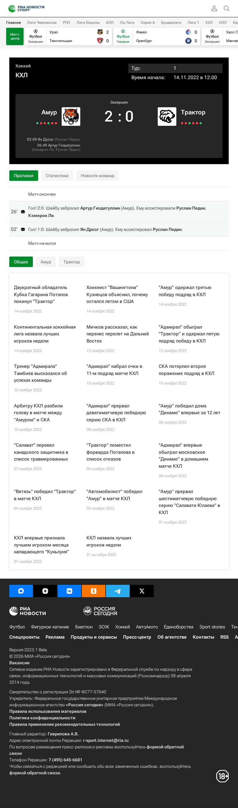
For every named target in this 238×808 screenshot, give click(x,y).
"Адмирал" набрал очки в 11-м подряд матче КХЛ (114, 370)
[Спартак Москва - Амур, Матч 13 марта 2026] (45, 123)
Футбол (17, 627)
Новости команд (97, 175)
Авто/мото (147, 627)
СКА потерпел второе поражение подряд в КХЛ (186, 370)
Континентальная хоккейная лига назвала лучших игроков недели (45, 334)
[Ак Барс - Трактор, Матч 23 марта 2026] (197, 123)
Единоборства (178, 627)
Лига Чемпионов (42, 22)
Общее (21, 261)
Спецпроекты (24, 637)
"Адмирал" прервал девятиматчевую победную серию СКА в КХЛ (116, 413)
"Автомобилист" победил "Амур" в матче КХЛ (114, 495)
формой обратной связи (34, 772)
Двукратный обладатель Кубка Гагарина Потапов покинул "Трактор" (41, 294)
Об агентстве (172, 637)
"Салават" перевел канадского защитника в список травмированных (41, 452)
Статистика (57, 175)
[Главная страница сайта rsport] (40, 8)
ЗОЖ (104, 627)
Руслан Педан (67, 139)
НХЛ (223, 22)
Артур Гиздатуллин (64, 145)
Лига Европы (88, 22)
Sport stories (212, 627)
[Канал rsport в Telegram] (118, 591)
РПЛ (66, 22)
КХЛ (209, 22)
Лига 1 (193, 22)
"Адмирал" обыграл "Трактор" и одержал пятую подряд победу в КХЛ (189, 334)
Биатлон (84, 627)
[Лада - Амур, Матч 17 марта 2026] (52, 123)
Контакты (203, 637)
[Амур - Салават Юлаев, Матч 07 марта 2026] (37, 123)
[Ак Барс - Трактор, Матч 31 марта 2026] (182, 123)
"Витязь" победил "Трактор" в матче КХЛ (45, 495)
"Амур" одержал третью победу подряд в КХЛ (185, 291)
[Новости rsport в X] (142, 591)
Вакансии (19, 662)
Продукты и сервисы (94, 637)
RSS (224, 637)
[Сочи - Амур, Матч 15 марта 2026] (48, 123)
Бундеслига (171, 22)
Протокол (23, 175)
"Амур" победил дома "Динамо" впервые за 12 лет (189, 409)
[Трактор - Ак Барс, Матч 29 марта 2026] (186, 123)
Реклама (55, 637)
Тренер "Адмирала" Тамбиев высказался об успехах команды (40, 373)
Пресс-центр (137, 637)
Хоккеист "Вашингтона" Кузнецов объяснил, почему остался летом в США (117, 294)
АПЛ (110, 22)
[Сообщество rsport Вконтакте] (69, 591)
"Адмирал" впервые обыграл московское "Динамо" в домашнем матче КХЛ (183, 455)
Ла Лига (127, 22)
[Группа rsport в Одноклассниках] (93, 591)
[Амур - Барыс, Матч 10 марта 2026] (41, 123)
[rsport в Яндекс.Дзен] (45, 591)
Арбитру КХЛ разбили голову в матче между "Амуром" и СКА (38, 413)
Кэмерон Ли (43, 149)
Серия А (148, 22)
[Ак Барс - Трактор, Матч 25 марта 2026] (193, 123)
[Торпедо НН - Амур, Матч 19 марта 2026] (56, 123)
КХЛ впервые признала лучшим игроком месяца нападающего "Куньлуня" (41, 545)
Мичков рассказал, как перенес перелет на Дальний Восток (117, 334)
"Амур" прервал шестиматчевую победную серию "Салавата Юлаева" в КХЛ (189, 502)
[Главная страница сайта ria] (10, 8)
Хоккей (23, 65)
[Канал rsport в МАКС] (21, 591)
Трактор (193, 112)
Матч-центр (15, 36)
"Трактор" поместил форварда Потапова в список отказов (110, 452)
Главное (13, 22)
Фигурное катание (50, 627)
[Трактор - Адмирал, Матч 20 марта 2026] (201, 123)
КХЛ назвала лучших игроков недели (108, 541)
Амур (49, 112)
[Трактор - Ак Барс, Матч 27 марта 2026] (189, 123)
